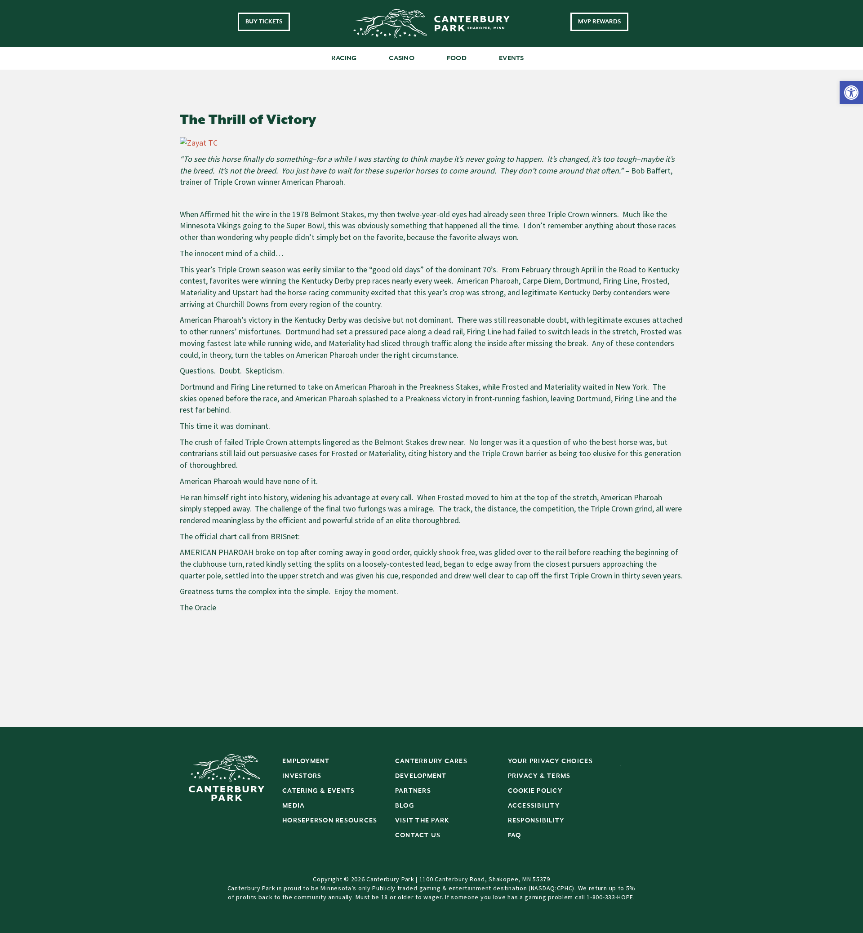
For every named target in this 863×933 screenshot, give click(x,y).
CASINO (401, 58)
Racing (344, 58)
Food (457, 58)
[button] (851, 92)
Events (511, 58)
